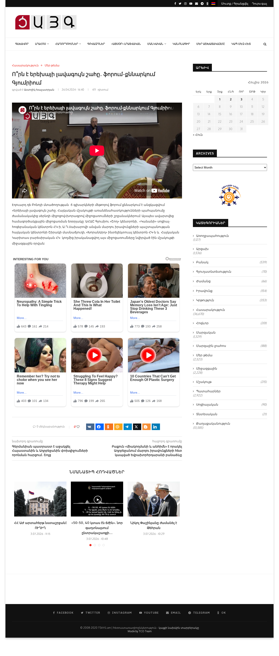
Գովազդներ (96, 44)
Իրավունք (231, 291)
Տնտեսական (231, 414)
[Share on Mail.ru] (118, 427)
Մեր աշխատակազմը (210, 44)
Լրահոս (40, 44)
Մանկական (155, 44)
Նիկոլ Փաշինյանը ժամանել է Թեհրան (153, 525)
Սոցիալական (231, 404)
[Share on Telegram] (128, 427)
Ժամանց (231, 281)
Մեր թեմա (52, 65)
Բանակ (231, 262)
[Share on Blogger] (146, 427)
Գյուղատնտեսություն (231, 271)
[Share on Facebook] (99, 427)
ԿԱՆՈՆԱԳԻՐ (181, 44)
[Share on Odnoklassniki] (109, 427)
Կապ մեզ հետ (241, 44)
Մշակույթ (231, 382)
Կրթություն (231, 300)
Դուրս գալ (259, 3)
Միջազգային (206, 368)
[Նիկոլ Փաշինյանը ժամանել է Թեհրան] (154, 499)
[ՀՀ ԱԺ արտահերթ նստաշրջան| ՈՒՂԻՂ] (40, 499)
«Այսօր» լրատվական (126, 44)
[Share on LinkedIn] (156, 427)
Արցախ (202, 249)
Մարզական (206, 332)
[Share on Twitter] (137, 427)
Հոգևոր (231, 323)
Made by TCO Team (139, 631)
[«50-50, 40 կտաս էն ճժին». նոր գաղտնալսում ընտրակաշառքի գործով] (97, 499)
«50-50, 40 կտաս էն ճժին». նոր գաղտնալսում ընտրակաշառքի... (97, 527)
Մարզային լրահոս (231, 346)
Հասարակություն (25, 65)
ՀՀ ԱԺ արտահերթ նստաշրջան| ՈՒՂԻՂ (40, 525)
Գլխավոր (22, 44)
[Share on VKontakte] (90, 427)
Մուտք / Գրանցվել (234, 3)
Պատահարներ (208, 391)
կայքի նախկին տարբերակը (179, 627)
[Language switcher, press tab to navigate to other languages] (213, 3)
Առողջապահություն (212, 236)
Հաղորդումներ (66, 44)
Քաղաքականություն (213, 423)
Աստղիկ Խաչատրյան (39, 89)
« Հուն (198, 134)
